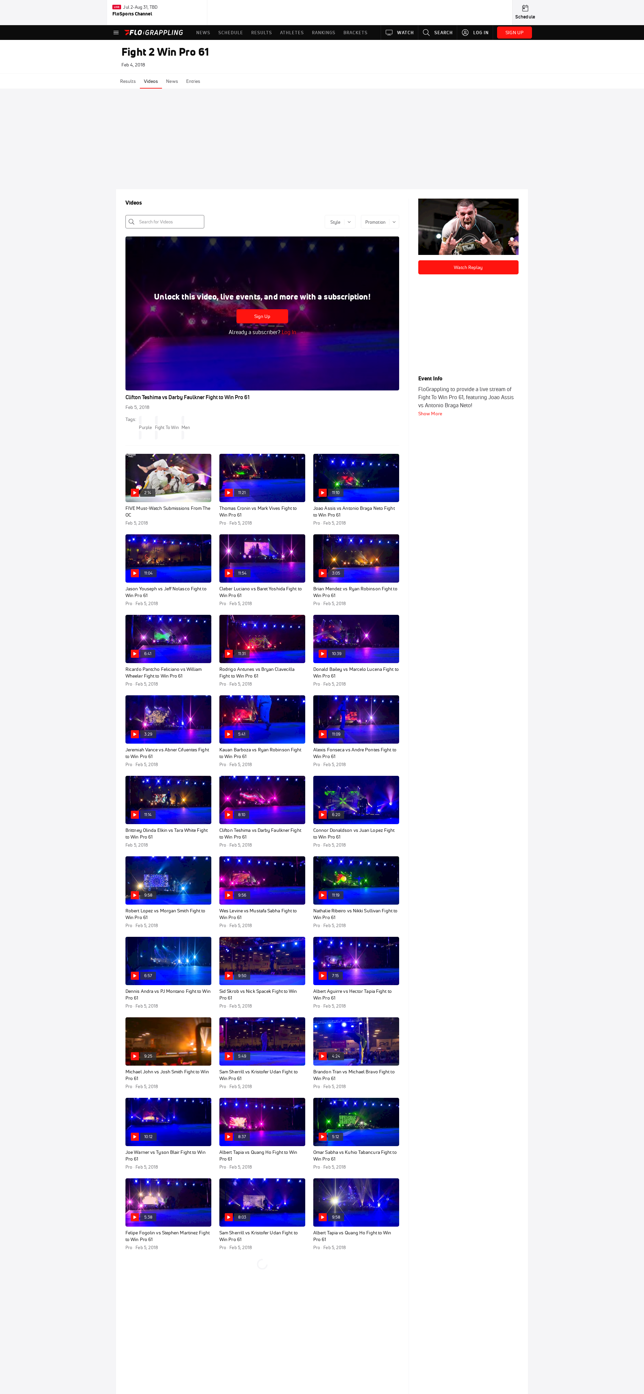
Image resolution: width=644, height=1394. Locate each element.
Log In (288, 332)
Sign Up (262, 316)
